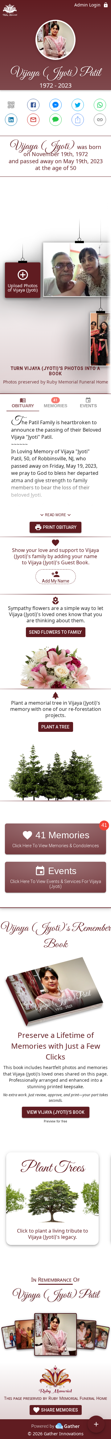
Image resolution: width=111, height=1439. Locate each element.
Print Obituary (59, 527)
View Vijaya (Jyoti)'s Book (55, 1112)
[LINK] (100, 120)
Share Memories (59, 1410)
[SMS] (55, 120)
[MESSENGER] (55, 105)
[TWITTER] (78, 105)
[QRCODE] (11, 105)
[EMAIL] (33, 120)
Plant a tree (55, 726)
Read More (55, 515)
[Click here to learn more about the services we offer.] (55, 1380)
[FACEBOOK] (33, 105)
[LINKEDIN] (11, 120)
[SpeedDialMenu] (96, 1424)
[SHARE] (78, 120)
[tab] (22, 403)
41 (104, 825)
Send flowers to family (55, 632)
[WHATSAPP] (100, 105)
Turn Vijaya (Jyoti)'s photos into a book (55, 371)
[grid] (55, 295)
